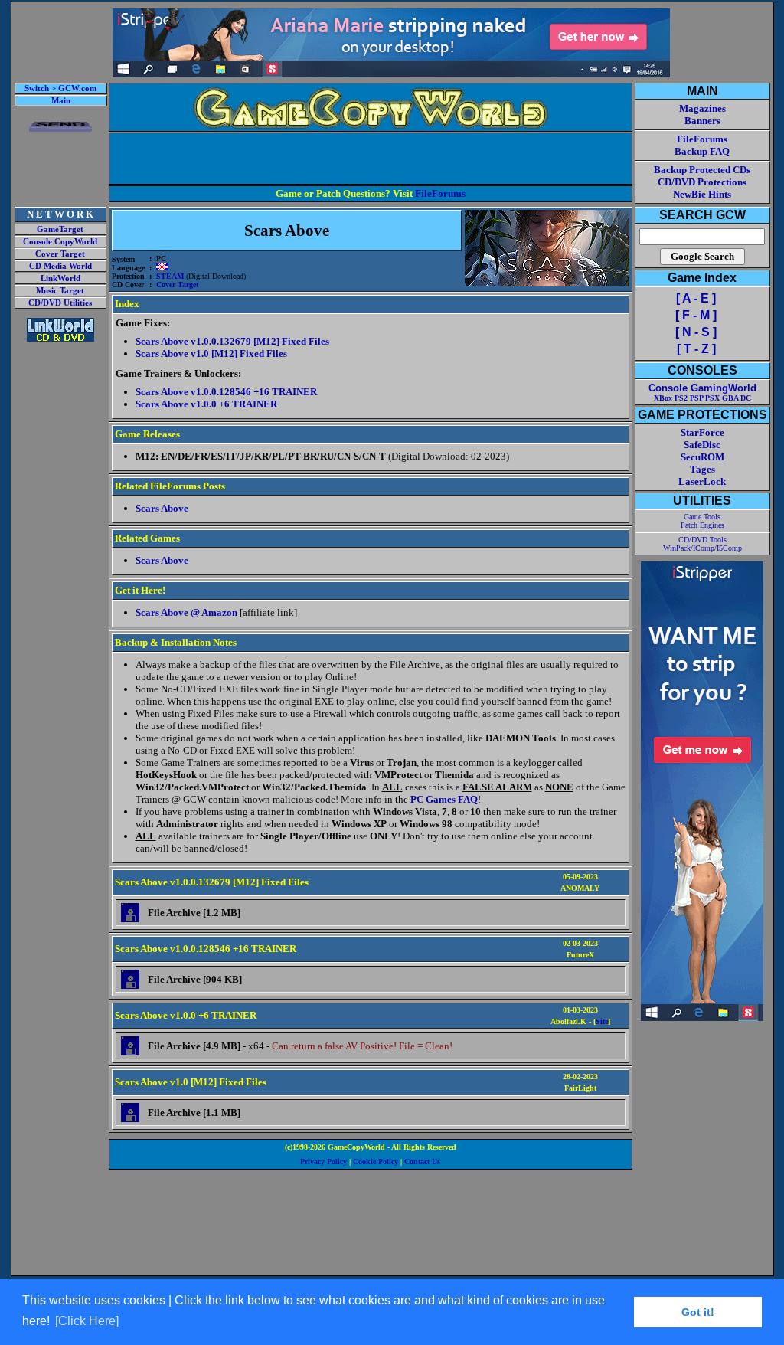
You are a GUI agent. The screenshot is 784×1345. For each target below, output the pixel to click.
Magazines (702, 108)
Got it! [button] (697, 1312)
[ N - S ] (696, 332)
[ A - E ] (696, 298)
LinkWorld (60, 278)
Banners (702, 120)
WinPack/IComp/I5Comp (702, 548)
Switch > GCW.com (60, 88)
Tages (702, 469)
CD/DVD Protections (702, 182)
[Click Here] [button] (87, 1320)
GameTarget (60, 229)
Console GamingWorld (702, 388)
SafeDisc (702, 444)
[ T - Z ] (696, 348)
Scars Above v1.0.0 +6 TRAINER (206, 404)
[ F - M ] (696, 315)
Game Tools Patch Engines (702, 520)
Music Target (60, 290)
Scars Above (162, 508)
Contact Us (422, 1161)
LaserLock (702, 481)
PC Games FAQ (444, 799)
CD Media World (60, 266)
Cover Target (60, 254)
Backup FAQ (702, 151)
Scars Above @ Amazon (186, 612)
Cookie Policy (375, 1161)
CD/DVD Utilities (60, 303)
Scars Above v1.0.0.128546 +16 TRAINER (226, 392)
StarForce (702, 432)
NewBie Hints (702, 194)
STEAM (170, 276)
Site (602, 1021)
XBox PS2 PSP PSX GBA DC (702, 398)
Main (60, 101)
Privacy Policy (323, 1161)
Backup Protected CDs (702, 169)
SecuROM (702, 457)
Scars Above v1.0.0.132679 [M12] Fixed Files (232, 341)
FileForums (440, 193)
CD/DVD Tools (702, 539)
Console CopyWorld (60, 241)
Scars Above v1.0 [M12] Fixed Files (211, 353)
